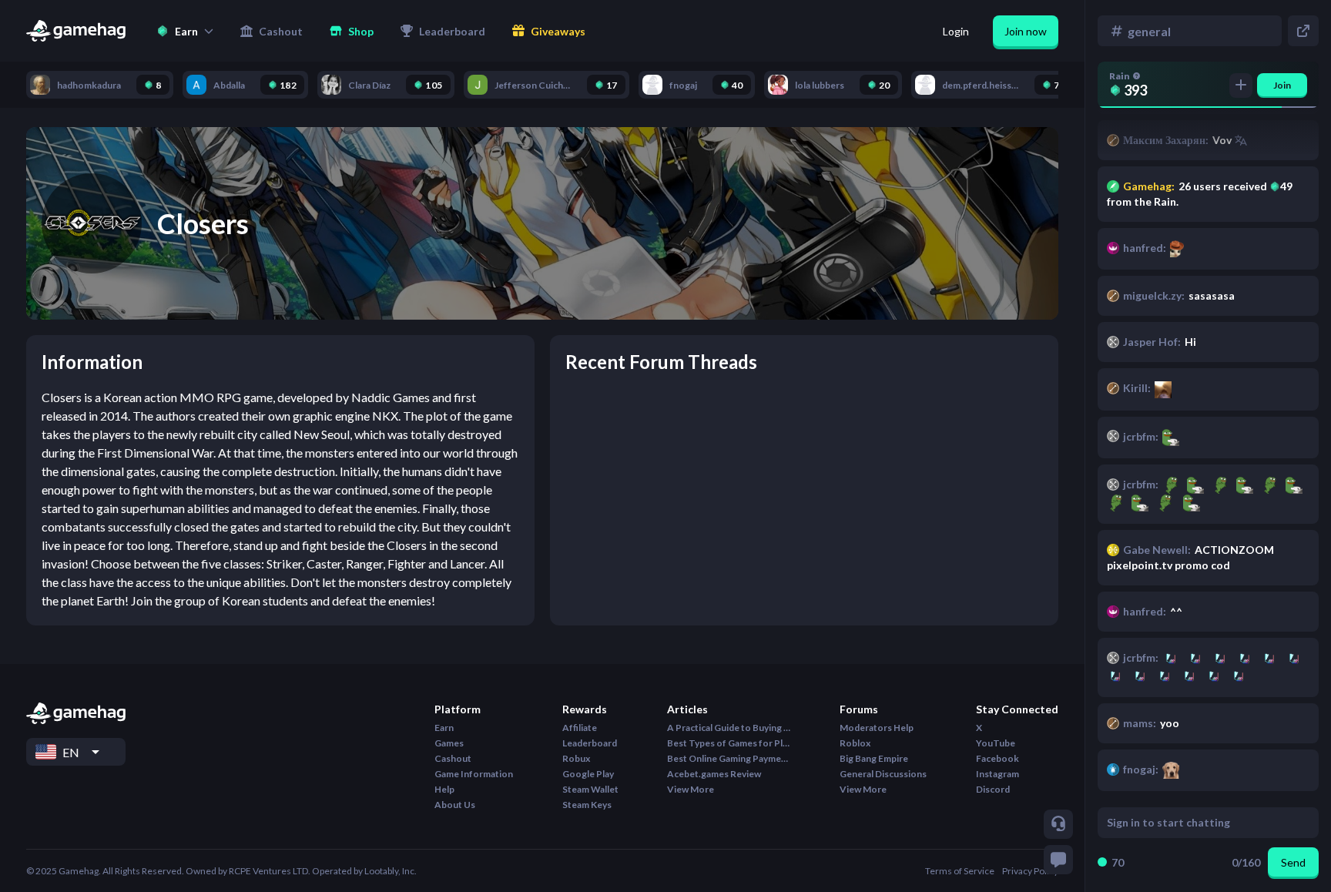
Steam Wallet (590, 789)
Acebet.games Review (714, 774)
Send (1293, 862)
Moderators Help (877, 727)
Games (449, 743)
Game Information (473, 774)
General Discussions (883, 774)
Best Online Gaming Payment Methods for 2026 (728, 758)
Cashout (452, 758)
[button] (184, 30)
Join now (1025, 31)
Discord (993, 789)
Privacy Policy (1030, 871)
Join (1282, 85)
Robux (576, 758)
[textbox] (1193, 822)
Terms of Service (959, 871)
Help (444, 789)
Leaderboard (589, 743)
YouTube (995, 743)
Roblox (855, 743)
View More (690, 789)
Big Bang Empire (874, 758)
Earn (444, 727)
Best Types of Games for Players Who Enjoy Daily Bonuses (728, 743)
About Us (454, 804)
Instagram (997, 774)
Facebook (997, 758)
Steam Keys (587, 804)
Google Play (588, 774)
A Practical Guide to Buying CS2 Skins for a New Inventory (728, 727)
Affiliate (579, 727)
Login (956, 31)
